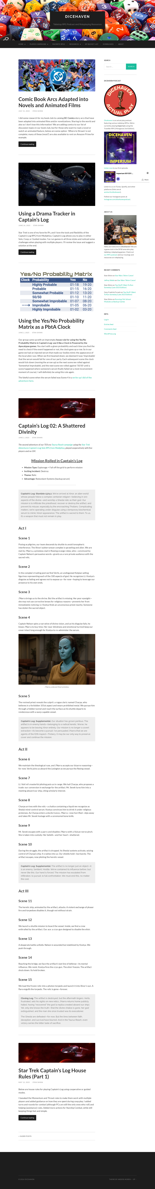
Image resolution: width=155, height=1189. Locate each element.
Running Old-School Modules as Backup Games (117, 300)
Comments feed (110, 329)
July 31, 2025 (24, 111)
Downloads (108, 44)
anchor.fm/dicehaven (112, 192)
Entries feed (108, 324)
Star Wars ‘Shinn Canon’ (124, 275)
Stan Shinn (38, 111)
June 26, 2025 (24, 225)
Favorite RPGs (58, 44)
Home (20, 44)
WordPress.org (110, 334)
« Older (25, 1136)
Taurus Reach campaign (62, 444)
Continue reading (27, 144)
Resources (74, 44)
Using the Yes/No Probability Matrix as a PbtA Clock (51, 324)
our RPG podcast (110, 255)
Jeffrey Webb (109, 280)
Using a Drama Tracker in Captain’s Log (46, 216)
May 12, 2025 (24, 1082)
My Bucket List (91, 44)
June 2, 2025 (23, 333)
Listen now (108, 168)
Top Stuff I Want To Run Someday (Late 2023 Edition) (118, 286)
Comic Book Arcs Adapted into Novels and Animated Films (53, 102)
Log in (106, 319)
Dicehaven (77, 16)
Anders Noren (124, 1179)
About (121, 44)
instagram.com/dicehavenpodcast (117, 199)
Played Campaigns (38, 44)
